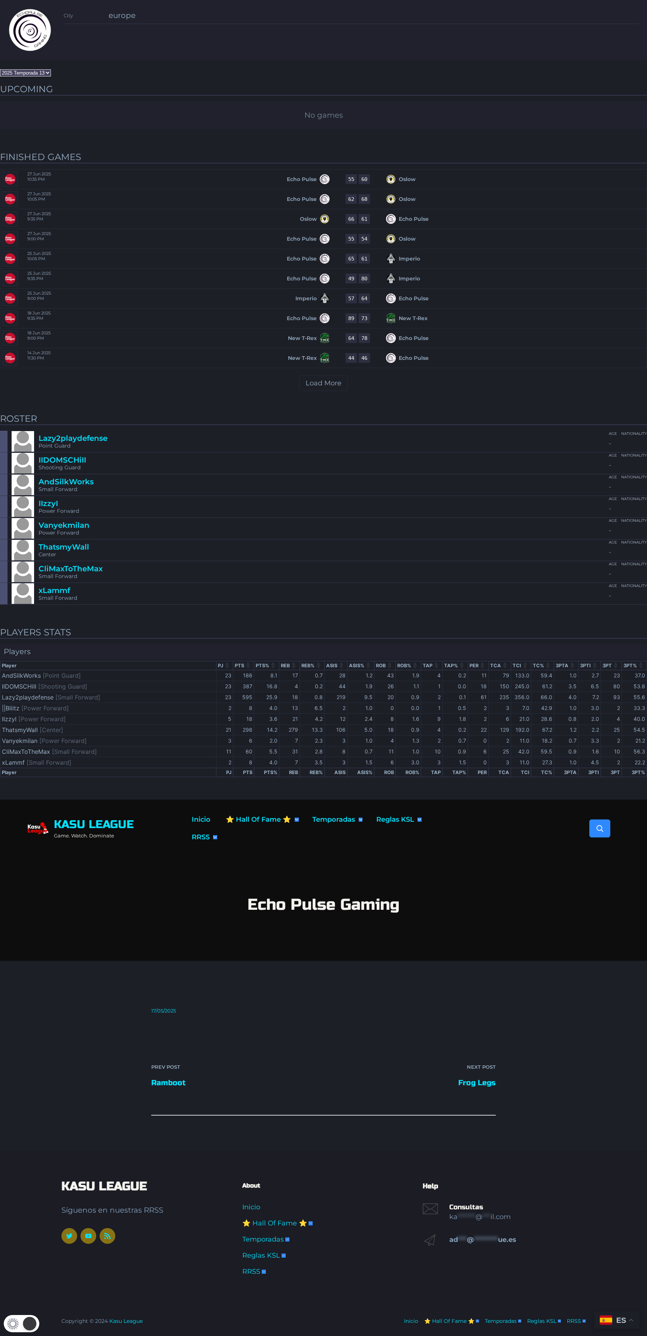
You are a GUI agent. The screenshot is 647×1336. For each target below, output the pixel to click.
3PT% (630, 665)
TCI (517, 665)
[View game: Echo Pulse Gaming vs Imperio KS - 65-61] (323, 258)
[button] (21, 1323)
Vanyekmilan (64, 525)
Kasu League (94, 824)
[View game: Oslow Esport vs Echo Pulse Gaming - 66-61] (323, 219)
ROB (381, 665)
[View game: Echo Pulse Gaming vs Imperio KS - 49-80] (323, 278)
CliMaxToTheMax (71, 568)
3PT (607, 665)
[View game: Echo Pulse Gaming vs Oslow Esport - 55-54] (323, 239)
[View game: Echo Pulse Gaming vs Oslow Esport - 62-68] (323, 199)
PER (474, 665)
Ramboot (168, 1082)
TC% (538, 665)
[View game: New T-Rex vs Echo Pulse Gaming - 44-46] (323, 358)
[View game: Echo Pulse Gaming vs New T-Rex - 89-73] (323, 318)
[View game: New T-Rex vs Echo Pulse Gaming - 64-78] (323, 338)
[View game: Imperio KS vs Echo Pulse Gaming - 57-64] (323, 298)
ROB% (404, 665)
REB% (308, 665)
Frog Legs (477, 1082)
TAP (427, 665)
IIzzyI (48, 503)
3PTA (562, 665)
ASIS (331, 665)
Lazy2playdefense (73, 438)
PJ (220, 665)
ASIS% (356, 665)
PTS (239, 665)
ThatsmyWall (64, 546)
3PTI (585, 665)
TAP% (451, 665)
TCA (495, 665)
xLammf (54, 590)
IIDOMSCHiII (62, 459)
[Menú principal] (311, 1223)
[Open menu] (297, 820)
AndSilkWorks (66, 481)
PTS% (262, 665)
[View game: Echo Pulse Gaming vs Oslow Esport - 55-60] (323, 179)
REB (285, 665)
